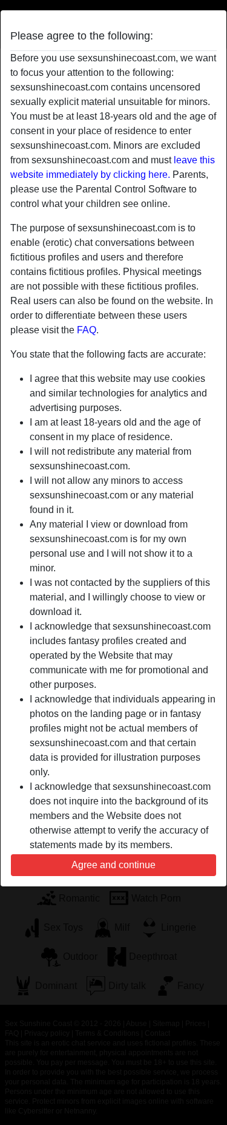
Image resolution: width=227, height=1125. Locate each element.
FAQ (86, 330)
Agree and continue (113, 865)
